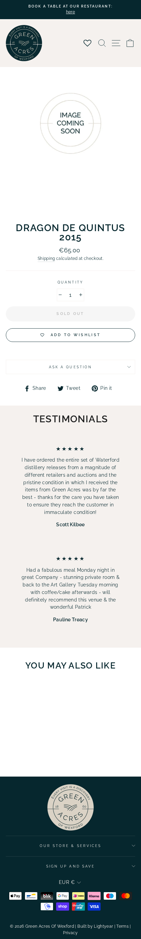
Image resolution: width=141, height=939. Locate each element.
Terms (122, 926)
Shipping (46, 258)
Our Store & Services (70, 846)
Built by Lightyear (95, 926)
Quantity (70, 282)
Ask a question (70, 367)
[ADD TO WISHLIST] (46, 689)
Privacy (70, 932)
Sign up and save (70, 866)
